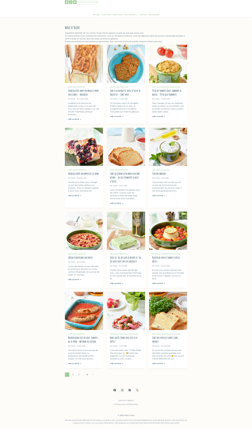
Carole (73, 99)
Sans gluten (175, 87)
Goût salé (106, 14)
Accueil (96, 14)
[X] (137, 390)
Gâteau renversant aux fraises (80, 257)
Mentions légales (126, 400)
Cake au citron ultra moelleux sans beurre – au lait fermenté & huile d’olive (125, 177)
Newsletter (154, 14)
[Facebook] (66, 2)
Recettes (81, 87)
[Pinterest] (75, 2)
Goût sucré (118, 14)
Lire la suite (74, 119)
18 (87, 375)
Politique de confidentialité (126, 404)
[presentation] (84, 64)
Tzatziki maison (159, 173)
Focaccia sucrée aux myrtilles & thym (83, 173)
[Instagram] (70, 2)
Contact (143, 14)
